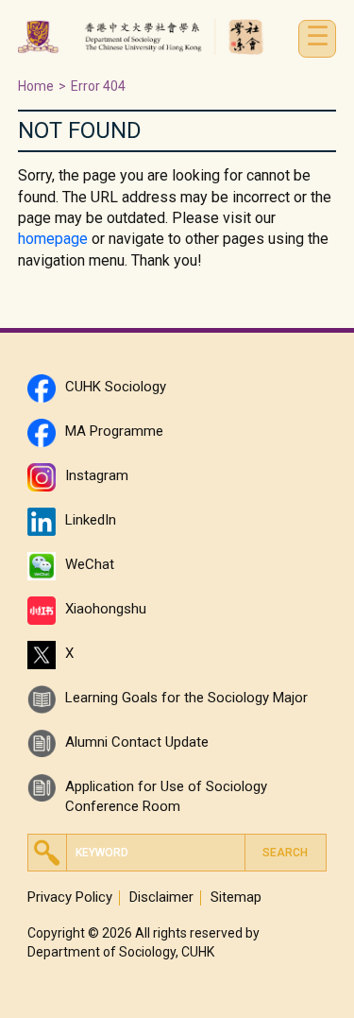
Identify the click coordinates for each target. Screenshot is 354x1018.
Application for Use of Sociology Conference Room (166, 791)
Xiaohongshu (105, 608)
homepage (53, 239)
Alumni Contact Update (137, 742)
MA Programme (114, 431)
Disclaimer (161, 897)
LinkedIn (90, 519)
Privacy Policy (69, 897)
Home (36, 86)
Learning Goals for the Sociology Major (186, 697)
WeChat (89, 564)
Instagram (96, 475)
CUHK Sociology (115, 386)
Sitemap (236, 897)
